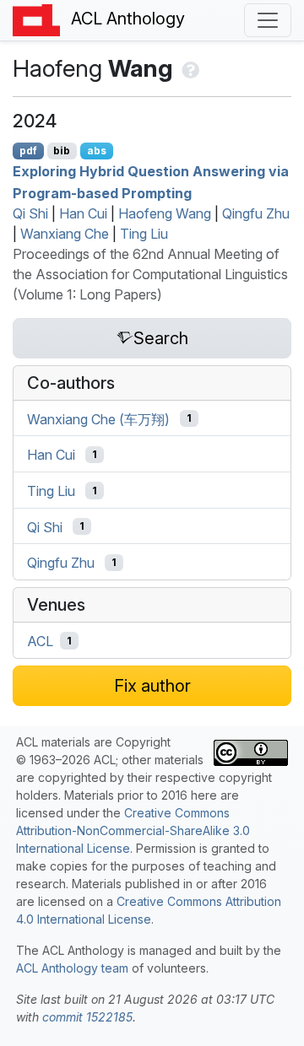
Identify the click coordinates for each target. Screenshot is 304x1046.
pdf (28, 150)
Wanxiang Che (64, 233)
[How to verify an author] (188, 68)
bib (61, 150)
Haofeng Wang (164, 213)
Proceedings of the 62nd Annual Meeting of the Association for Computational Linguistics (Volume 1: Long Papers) (150, 274)
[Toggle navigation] (267, 20)
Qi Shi (30, 213)
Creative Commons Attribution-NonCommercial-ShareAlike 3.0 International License (133, 830)
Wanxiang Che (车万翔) (98, 418)
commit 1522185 (87, 1017)
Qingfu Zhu (256, 213)
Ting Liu (144, 233)
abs (96, 150)
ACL (40, 641)
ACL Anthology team (72, 968)
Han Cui (83, 213)
